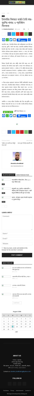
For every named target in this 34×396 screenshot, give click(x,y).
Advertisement (19, 390)
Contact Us (28, 390)
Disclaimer (6, 390)
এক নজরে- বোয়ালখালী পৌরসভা (18, 285)
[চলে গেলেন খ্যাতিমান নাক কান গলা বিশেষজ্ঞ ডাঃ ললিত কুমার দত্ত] (6, 270)
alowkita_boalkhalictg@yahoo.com (20, 371)
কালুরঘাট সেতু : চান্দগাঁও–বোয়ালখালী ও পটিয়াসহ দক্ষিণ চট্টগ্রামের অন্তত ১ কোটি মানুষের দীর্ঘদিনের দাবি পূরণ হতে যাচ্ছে (22, 191)
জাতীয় (8, 13)
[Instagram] (14, 384)
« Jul (16, 331)
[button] (31, 2)
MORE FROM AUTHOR (22, 175)
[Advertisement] (17, 8)
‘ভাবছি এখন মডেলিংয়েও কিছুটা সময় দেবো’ (8, 144)
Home (3, 13)
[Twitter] (19, 384)
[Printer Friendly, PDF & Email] (8, 112)
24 (12, 327)
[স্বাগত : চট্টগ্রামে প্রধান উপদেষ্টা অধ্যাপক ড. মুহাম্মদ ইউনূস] (6, 199)
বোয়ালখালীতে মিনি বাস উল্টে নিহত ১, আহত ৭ (21, 276)
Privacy (12, 390)
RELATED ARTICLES (8, 175)
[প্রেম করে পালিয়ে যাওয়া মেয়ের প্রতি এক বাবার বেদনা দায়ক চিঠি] (6, 296)
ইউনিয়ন (3, 193)
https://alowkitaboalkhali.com (17, 166)
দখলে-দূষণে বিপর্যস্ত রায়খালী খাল (25, 143)
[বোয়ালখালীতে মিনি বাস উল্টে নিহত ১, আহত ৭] (6, 279)
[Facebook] (10, 384)
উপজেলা (3, 201)
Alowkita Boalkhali (8, 29)
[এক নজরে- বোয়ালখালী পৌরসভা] (6, 287)
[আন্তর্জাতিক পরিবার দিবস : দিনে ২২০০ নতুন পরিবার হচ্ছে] (6, 182)
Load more (16, 303)
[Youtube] (24, 384)
